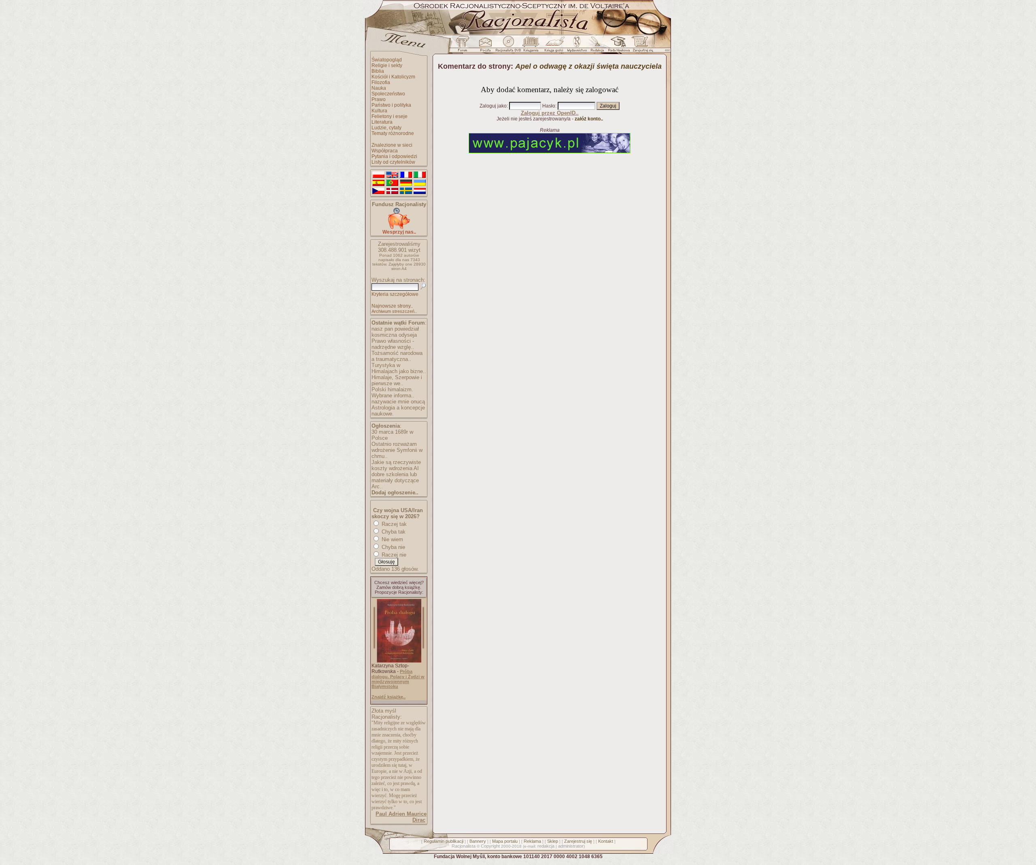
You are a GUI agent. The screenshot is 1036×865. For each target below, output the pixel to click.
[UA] (420, 183)
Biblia (378, 71)
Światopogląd (387, 60)
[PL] (378, 175)
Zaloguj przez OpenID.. (550, 113)
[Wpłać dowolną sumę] (399, 227)
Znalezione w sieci (392, 145)
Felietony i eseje (390, 116)
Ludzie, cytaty (386, 128)
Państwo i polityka (391, 105)
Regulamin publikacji (443, 841)
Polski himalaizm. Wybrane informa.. (393, 392)
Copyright (490, 846)
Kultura (379, 111)
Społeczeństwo (388, 94)
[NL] (420, 191)
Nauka (379, 88)
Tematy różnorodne (393, 133)
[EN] (392, 175)
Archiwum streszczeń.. (394, 311)
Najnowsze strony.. (392, 306)
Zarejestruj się (578, 841)
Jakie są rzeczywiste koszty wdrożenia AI (396, 465)
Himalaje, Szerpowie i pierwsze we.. (397, 380)
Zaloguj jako (493, 106)
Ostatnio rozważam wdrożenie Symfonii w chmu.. (397, 450)
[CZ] (378, 191)
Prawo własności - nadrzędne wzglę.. (393, 344)
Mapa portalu (505, 841)
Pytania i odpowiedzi (394, 156)
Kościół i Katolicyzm (393, 77)
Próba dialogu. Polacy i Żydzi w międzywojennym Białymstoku (398, 679)
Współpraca (385, 151)
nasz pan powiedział (395, 329)
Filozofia (381, 82)
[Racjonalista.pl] (518, 33)
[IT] (420, 175)
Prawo (379, 99)
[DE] (406, 183)
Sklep (552, 841)
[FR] (406, 175)
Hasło (548, 106)
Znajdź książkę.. (388, 696)
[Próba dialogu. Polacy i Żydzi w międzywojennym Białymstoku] (399, 661)
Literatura (382, 122)
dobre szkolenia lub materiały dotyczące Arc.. (395, 480)
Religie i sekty (387, 65)
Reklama (532, 841)
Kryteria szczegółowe (395, 294)
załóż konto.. (589, 119)
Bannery (477, 841)
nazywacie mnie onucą (398, 402)
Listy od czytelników (393, 162)
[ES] (378, 183)
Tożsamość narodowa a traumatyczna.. (397, 356)
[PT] (392, 183)
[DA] (392, 191)
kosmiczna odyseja (394, 335)
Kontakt (605, 841)
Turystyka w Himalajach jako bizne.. (399, 368)
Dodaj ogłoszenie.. (395, 492)
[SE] (406, 191)
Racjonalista (464, 846)
